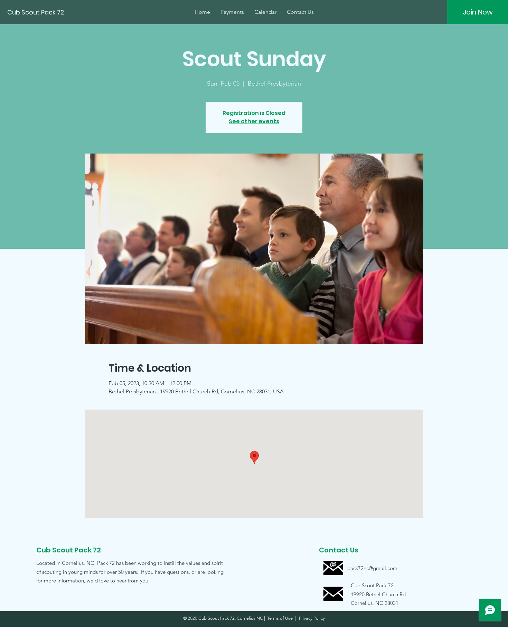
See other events (254, 121)
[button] (372, 594)
